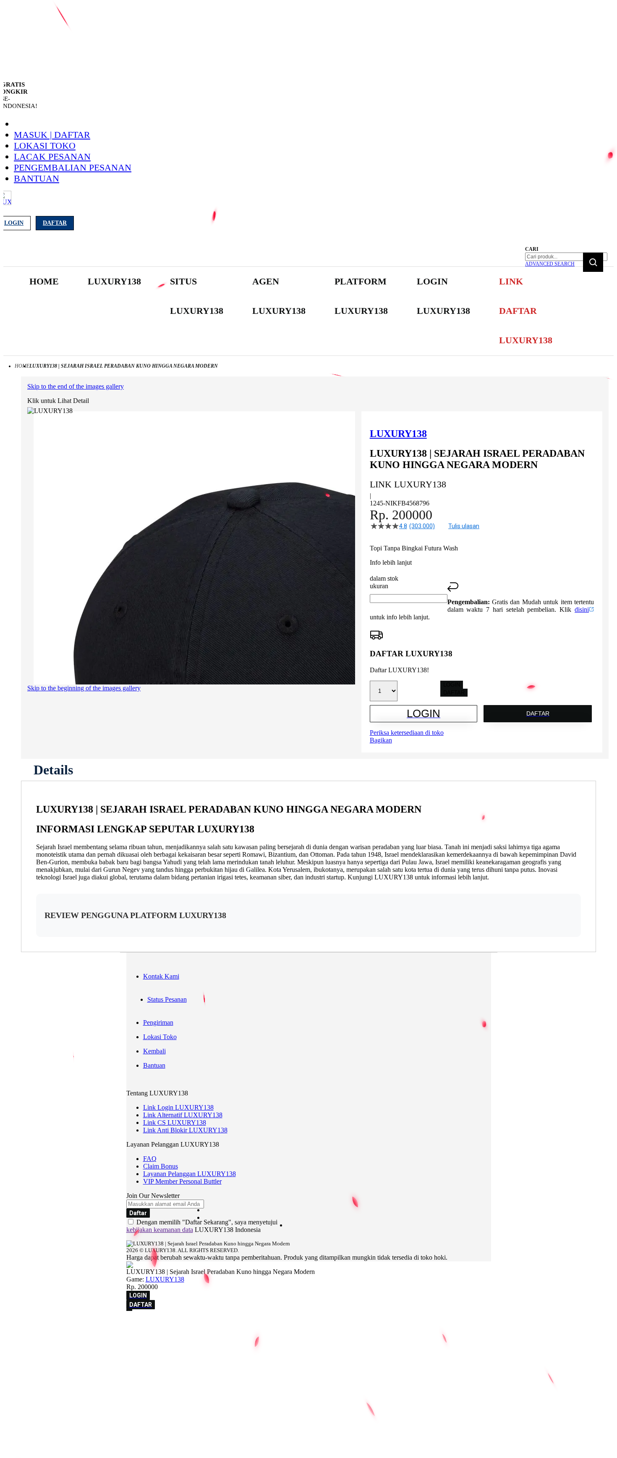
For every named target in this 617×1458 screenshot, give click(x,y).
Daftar (55, 223)
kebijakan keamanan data (159, 1229)
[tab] (53, 770)
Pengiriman (158, 1022)
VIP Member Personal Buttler (182, 1181)
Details (53, 769)
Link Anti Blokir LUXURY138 (185, 1130)
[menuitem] (44, 281)
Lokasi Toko (45, 145)
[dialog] (308, 1326)
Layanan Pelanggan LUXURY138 (189, 1173)
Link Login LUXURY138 (178, 1107)
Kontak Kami (161, 976)
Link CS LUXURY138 (174, 1122)
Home (22, 366)
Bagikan (381, 740)
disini (582, 609)
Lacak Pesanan (52, 156)
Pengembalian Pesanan (72, 167)
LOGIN (451, 685)
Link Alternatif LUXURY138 (182, 1115)
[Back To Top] (129, 1310)
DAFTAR (454, 693)
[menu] (292, 311)
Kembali (154, 1051)
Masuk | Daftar (52, 134)
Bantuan (36, 178)
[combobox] (566, 257)
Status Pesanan (167, 999)
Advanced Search (550, 264)
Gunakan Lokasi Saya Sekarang (46, 1338)
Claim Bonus (160, 1166)
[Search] (593, 262)
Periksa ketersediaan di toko (407, 732)
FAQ (150, 1158)
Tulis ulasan (463, 526)
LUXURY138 (165, 1279)
